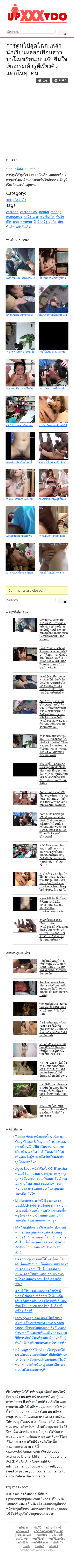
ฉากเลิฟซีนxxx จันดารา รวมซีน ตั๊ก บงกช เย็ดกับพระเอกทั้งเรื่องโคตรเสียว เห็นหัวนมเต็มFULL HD (53, 1090)
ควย (16, 222)
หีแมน (20, 168)
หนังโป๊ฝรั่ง (57, 1535)
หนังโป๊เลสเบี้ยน (57, 1539)
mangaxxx (14, 217)
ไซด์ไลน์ (39, 1546)
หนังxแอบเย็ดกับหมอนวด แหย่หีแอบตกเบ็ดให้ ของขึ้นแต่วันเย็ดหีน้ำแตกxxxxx (53, 1111)
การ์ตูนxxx (31, 217)
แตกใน (26, 1546)
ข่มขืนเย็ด (47, 217)
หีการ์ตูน (43, 222)
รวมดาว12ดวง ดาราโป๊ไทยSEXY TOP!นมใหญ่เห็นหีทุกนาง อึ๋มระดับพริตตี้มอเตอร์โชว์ (52, 1049)
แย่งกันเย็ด (23, 226)
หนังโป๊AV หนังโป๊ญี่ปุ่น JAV (48, 1531)
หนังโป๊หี (53, 1546)
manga (56, 212)
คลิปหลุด (24, 1527)
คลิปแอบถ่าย (24, 1535)
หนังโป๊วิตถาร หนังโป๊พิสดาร (33, 1542)
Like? (45, 80)
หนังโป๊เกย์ (38, 1539)
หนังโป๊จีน (41, 1535)
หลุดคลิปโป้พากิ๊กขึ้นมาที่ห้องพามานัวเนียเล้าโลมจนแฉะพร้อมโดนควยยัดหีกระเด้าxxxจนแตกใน (52, 904)
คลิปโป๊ (37, 1527)
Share (62, 80)
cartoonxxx (28, 212)
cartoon (12, 212)
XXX (9, 200)
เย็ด (53, 222)
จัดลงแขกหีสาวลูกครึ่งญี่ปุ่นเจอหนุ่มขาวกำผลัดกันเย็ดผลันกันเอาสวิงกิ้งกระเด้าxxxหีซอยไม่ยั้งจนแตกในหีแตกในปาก (53, 798)
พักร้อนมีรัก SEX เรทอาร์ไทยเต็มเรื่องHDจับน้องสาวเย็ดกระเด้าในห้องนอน (53, 1008)
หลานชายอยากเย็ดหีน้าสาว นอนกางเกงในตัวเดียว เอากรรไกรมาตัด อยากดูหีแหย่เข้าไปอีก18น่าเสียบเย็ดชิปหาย (53, 1069)
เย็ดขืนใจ (19, 200)
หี (35, 222)
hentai (44, 212)
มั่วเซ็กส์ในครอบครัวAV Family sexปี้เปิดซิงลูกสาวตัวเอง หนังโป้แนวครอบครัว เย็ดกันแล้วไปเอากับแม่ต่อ (53, 1029)
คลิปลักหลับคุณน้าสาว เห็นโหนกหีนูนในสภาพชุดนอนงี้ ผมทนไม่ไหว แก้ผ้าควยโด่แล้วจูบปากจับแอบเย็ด (53, 967)
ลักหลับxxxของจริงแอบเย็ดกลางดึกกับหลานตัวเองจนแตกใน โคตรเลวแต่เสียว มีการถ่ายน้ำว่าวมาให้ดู (53, 988)
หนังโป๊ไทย (22, 1539)
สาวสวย (26, 222)
